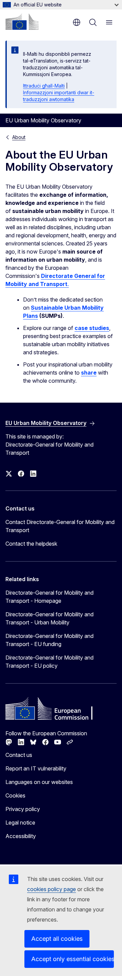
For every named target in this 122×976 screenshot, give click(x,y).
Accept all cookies (57, 938)
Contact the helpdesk (31, 543)
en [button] (76, 22)
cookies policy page (51, 889)
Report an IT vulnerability (35, 768)
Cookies (15, 795)
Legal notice (20, 822)
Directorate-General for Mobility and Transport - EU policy (49, 661)
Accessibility (20, 836)
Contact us (18, 755)
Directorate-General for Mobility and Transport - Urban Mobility (49, 618)
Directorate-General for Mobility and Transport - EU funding (49, 640)
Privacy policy (22, 809)
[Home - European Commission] (22, 22)
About (18, 137)
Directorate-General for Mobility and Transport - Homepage (49, 596)
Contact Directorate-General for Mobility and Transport (60, 526)
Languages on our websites (39, 782)
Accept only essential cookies (72, 958)
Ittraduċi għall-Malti (44, 86)
